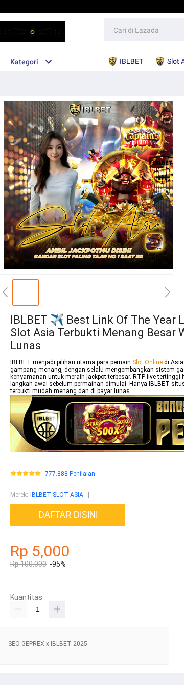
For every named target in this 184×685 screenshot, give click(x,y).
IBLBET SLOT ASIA (56, 494)
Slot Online (148, 362)
